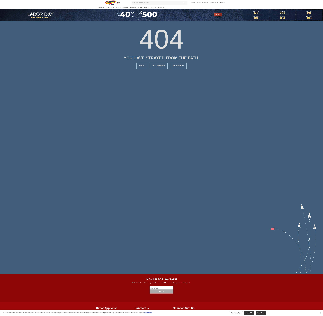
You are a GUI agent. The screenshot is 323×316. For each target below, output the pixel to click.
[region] (161, 313)
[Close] (320, 313)
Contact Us (161, 7)
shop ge (218, 14)
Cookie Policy (148, 312)
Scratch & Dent (110, 7)
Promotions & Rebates (122, 7)
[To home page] (112, 2)
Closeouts (133, 7)
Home (141, 66)
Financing (153, 7)
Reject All (249, 312)
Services (140, 7)
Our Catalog (158, 66)
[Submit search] (183, 2)
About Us (146, 7)
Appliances (101, 7)
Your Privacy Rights (236, 312)
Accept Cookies (261, 312)
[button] (190, 3)
